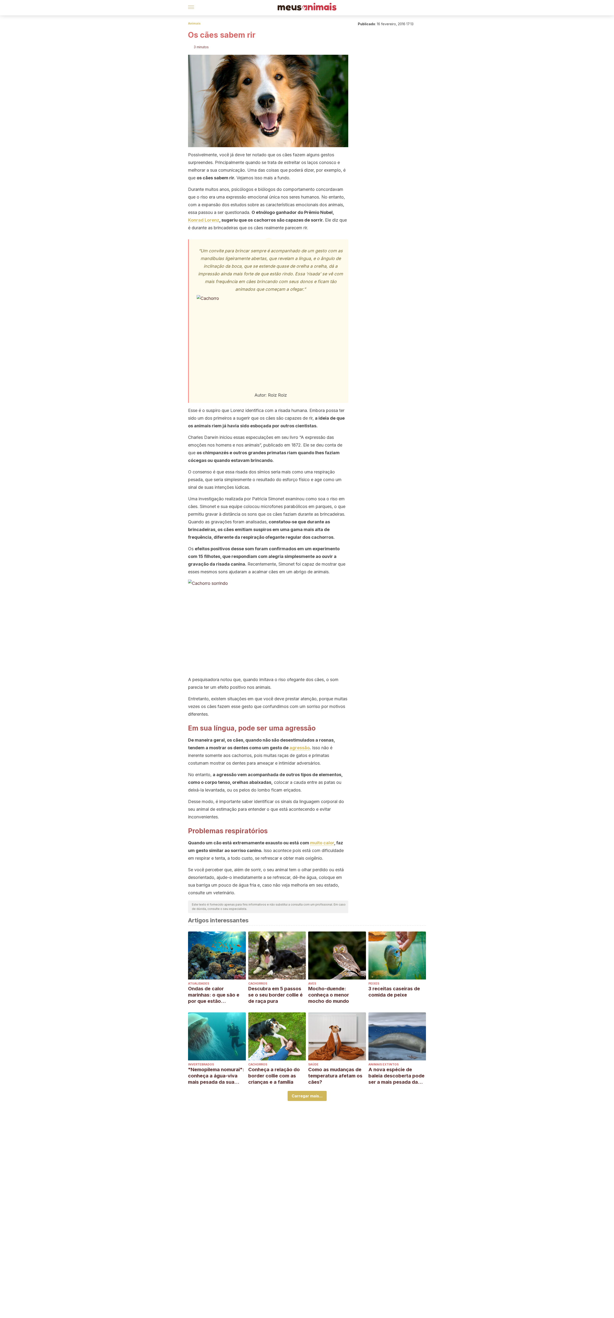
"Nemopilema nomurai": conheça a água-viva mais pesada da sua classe (216, 1076)
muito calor (322, 842)
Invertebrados (201, 1064)
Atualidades (198, 983)
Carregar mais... (307, 1096)
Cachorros (257, 983)
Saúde (313, 1064)
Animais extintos (383, 1064)
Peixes (373, 983)
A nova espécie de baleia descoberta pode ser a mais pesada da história (396, 1076)
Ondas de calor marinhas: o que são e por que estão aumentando (213, 995)
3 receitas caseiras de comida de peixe (394, 992)
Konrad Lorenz (203, 220)
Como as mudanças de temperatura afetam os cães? (335, 1076)
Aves (312, 983)
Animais (194, 23)
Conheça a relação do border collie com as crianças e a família (274, 1076)
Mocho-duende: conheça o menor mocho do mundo (328, 995)
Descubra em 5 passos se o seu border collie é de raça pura (275, 995)
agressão (299, 747)
